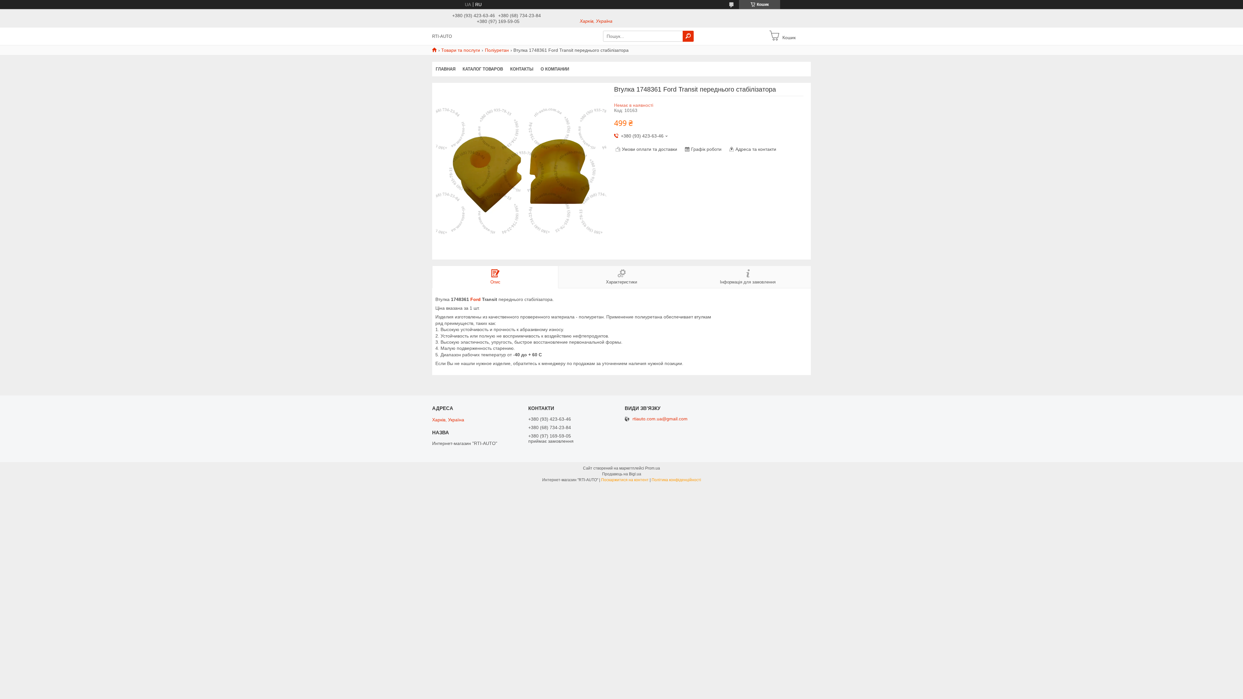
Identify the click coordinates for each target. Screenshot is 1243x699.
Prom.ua (652, 468)
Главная (445, 69)
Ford (475, 299)
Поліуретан (497, 50)
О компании (555, 69)
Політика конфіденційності (676, 480)
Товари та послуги (460, 50)
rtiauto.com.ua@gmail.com (660, 418)
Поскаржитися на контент (625, 480)
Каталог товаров (483, 69)
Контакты (521, 69)
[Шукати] (688, 36)
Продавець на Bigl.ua (621, 474)
